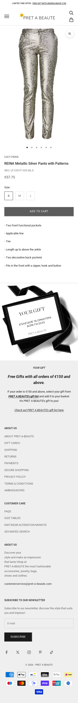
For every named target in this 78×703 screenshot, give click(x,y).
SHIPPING (10, 449)
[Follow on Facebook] (6, 652)
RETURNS (10, 456)
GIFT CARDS (12, 443)
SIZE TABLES (12, 518)
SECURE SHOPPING (16, 470)
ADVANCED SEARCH (17, 531)
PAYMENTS (11, 463)
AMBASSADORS (14, 490)
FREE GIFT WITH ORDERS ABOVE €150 (49, 3)
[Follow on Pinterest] (40, 652)
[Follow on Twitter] (18, 652)
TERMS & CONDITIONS (18, 483)
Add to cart (39, 211)
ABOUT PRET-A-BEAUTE (19, 436)
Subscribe (18, 636)
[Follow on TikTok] (51, 652)
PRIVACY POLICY (15, 476)
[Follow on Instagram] (29, 652)
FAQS (7, 511)
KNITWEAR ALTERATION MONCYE (25, 524)
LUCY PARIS (11, 156)
